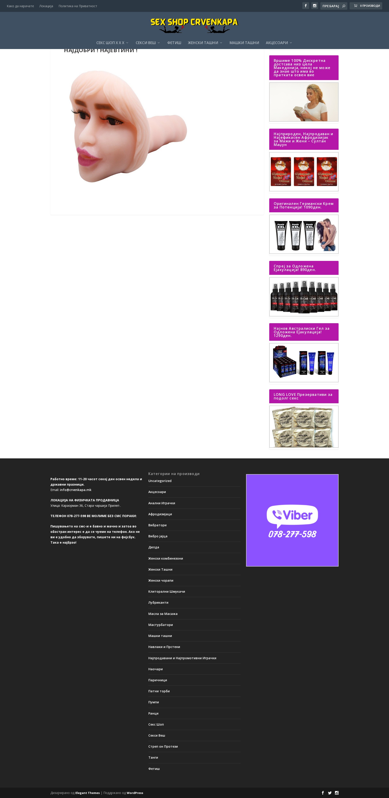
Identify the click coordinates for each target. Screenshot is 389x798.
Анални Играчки (161, 503)
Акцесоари (277, 43)
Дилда (153, 547)
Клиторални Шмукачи (166, 591)
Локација (46, 6)
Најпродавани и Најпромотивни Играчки (182, 658)
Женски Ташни (203, 43)
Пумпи (153, 702)
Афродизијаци (160, 514)
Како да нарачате (20, 6)
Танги (153, 757)
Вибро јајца (157, 536)
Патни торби (159, 691)
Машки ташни (244, 43)
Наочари (155, 669)
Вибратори (157, 525)
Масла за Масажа (163, 614)
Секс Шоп (156, 724)
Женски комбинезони (165, 558)
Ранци (153, 713)
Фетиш (174, 43)
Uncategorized (160, 481)
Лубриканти (158, 602)
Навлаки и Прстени (164, 647)
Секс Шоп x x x (110, 43)
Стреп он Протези (163, 746)
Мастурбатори (160, 625)
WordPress (135, 793)
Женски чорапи (160, 580)
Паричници (157, 680)
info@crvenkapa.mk (75, 490)
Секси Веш (146, 43)
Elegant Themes (87, 793)
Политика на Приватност (78, 6)
